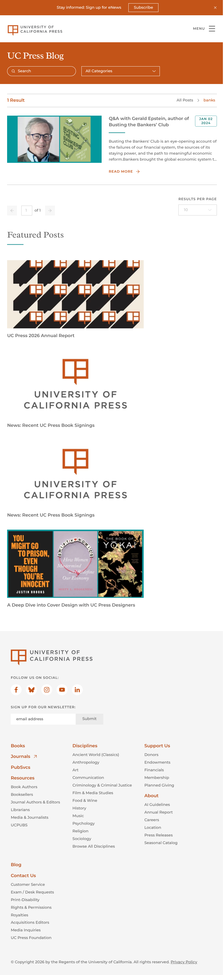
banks (209, 100)
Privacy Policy (184, 961)
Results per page (197, 199)
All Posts (185, 100)
